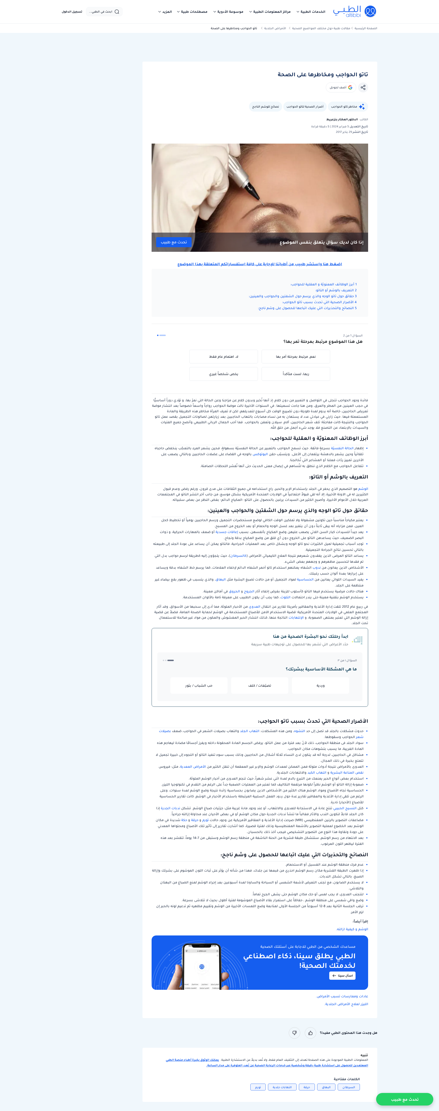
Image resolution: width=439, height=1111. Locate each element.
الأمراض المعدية (193, 766)
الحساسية (305, 579)
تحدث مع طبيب (174, 242)
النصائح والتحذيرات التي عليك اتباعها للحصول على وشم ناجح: (306, 307)
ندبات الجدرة (170, 808)
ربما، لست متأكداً (296, 373)
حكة (184, 819)
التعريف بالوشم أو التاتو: (334, 290)
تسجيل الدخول (72, 11)
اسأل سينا (345, 975)
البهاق (221, 579)
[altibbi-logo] (355, 12)
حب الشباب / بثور (198, 685)
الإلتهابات (296, 617)
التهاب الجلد (249, 730)
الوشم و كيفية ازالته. (352, 929)
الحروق (234, 591)
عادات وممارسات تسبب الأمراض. (342, 996)
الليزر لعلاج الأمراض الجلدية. (346, 1003)
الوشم (363, 488)
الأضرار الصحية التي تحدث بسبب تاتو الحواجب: (317, 302)
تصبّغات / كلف (259, 685)
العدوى (254, 606)
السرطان (349, 1087)
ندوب (317, 567)
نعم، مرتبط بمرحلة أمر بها (296, 356)
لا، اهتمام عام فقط (223, 356)
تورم (205, 819)
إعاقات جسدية (227, 531)
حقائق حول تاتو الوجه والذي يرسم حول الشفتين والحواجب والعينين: (301, 296)
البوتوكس (260, 454)
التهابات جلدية (282, 1087)
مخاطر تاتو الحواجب (344, 106)
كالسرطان (238, 555)
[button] (310, 11)
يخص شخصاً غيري (223, 373)
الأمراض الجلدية (275, 28)
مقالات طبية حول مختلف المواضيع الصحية (321, 28)
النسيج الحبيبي (344, 808)
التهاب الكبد (317, 772)
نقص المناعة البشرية (347, 772)
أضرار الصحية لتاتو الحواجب (305, 106)
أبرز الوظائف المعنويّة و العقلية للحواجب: (322, 284)
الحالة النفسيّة (342, 448)
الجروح (249, 591)
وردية (321, 685)
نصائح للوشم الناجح (265, 106)
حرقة (194, 819)
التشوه (299, 730)
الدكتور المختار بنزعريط (342, 119)
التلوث (285, 597)
